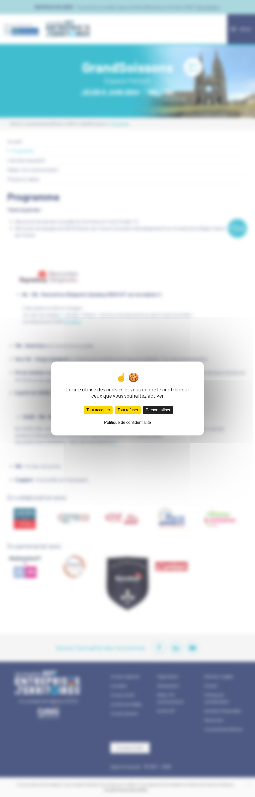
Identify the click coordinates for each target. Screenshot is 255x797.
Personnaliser (158, 410)
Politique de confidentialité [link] (127, 422)
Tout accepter (98, 410)
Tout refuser (128, 410)
